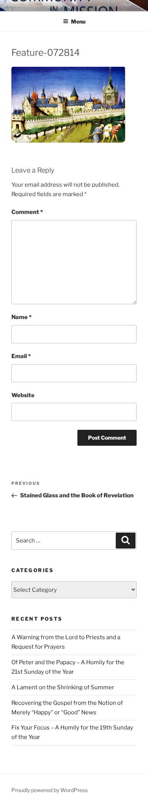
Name (21, 317)
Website (23, 395)
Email (21, 356)
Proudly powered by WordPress (49, 790)
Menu (78, 21)
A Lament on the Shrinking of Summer (62, 687)
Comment (27, 212)
